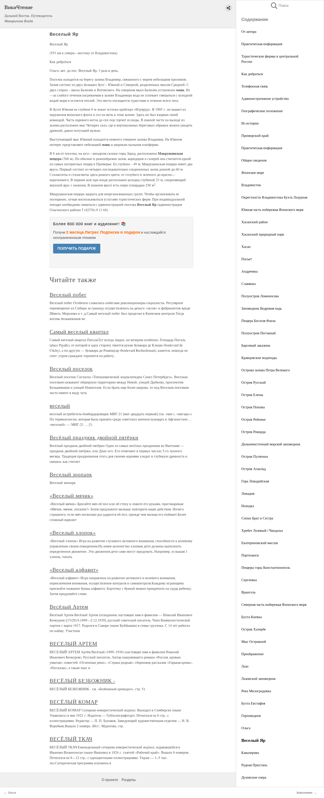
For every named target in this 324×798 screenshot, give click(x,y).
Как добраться (252, 73)
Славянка (248, 283)
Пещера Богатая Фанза (258, 320)
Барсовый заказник (255, 345)
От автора (248, 31)
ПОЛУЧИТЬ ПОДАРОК (77, 248)
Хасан (246, 246)
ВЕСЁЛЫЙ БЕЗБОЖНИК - (82, 680)
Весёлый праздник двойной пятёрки (94, 437)
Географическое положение (262, 110)
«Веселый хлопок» (73, 532)
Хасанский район (254, 221)
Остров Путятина (254, 456)
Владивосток (251, 184)
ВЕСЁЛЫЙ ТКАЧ (71, 738)
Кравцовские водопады (259, 357)
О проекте (110, 780)
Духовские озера (253, 777)
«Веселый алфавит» (74, 569)
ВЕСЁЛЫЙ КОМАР (73, 701)
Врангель (248, 592)
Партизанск (250, 555)
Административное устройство (265, 98)
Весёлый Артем (69, 606)
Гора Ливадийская (255, 481)
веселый (60, 405)
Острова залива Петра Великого (265, 370)
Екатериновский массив (259, 542)
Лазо (244, 666)
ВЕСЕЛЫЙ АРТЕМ (73, 643)
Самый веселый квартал (79, 331)
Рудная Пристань (254, 765)
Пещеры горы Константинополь (265, 567)
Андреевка (249, 271)
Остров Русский (253, 382)
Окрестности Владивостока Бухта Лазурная (274, 197)
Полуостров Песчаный (258, 333)
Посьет (246, 259)
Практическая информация (261, 43)
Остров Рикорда (253, 431)
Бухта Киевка (251, 616)
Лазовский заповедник (258, 678)
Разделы (129, 780)
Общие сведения (253, 160)
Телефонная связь (254, 86)
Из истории (250, 123)
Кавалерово (250, 752)
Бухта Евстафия (253, 703)
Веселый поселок (71, 368)
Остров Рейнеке (253, 419)
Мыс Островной (253, 641)
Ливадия (247, 493)
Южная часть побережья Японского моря (272, 209)
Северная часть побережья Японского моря (273, 604)
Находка (247, 505)
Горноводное (251, 715)
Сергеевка (249, 579)
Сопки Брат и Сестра (257, 518)
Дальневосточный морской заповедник (270, 444)
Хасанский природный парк (262, 234)
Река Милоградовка (256, 690)
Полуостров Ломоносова (260, 296)
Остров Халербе (253, 629)
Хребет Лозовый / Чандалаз (262, 530)
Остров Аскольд (253, 468)
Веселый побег (68, 294)
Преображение (252, 653)
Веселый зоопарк (71, 474)
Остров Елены (252, 394)
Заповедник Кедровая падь (261, 308)
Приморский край (255, 135)
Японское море (252, 172)
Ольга (245, 727)
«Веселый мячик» (71, 495)
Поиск (279, 5)
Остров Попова (253, 407)
